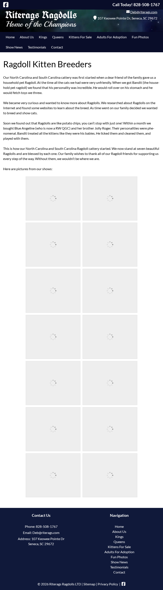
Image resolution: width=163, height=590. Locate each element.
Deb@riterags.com (143, 12)
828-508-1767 (47, 526)
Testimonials (37, 47)
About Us (27, 37)
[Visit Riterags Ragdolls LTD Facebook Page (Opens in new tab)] (5, 5)
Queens (58, 37)
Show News (14, 47)
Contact (57, 47)
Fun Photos (140, 37)
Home (10, 37)
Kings (43, 37)
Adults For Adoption (112, 37)
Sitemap (89, 584)
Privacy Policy (108, 584)
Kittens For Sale (80, 37)
